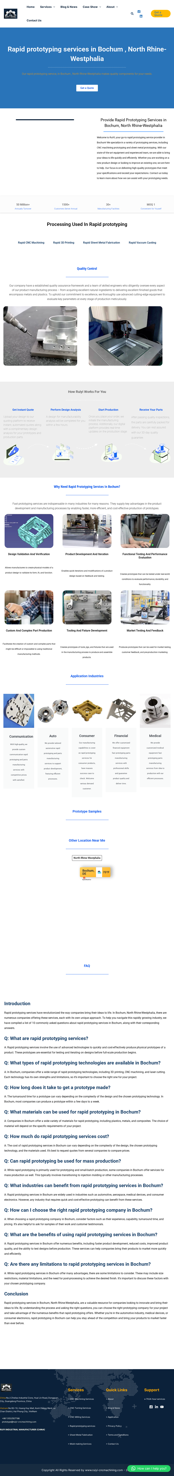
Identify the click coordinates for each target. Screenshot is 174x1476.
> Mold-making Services (79, 1444)
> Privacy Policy (114, 1426)
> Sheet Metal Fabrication (80, 1435)
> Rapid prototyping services (81, 1426)
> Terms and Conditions (117, 1435)
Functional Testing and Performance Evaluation (145, 556)
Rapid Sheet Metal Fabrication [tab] (101, 242)
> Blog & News (113, 1408)
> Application (112, 1417)
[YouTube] (162, 1407)
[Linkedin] (141, 16)
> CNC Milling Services (79, 1417)
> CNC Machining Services (81, 1399)
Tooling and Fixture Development (87, 630)
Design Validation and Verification (29, 554)
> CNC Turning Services (79, 1408)
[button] (132, 14)
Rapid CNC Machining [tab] (31, 242)
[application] (53, 7)
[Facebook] (139, 11)
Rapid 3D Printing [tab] (63, 242)
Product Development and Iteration (86, 554)
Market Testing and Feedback (145, 630)
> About (110, 1399)
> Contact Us (112, 1444)
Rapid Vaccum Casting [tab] (142, 242)
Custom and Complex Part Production (29, 630)
